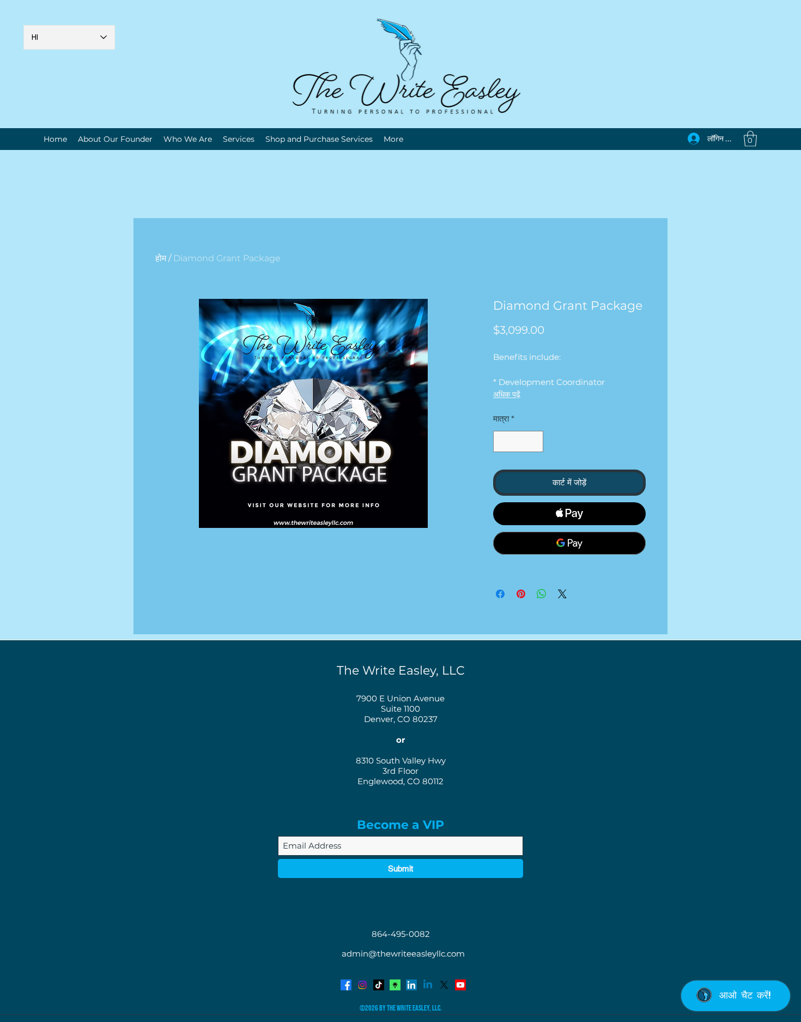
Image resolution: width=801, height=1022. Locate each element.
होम (160, 258)
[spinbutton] (518, 441)
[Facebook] (346, 984)
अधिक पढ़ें (506, 394)
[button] (750, 139)
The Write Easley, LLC (401, 670)
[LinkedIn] (411, 984)
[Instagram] (362, 984)
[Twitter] (444, 984)
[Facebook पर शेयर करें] (500, 593)
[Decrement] (502, 441)
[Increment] (534, 441)
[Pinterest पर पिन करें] (520, 593)
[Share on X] (562, 593)
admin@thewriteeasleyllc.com (403, 953)
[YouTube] (460, 984)
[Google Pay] (569, 543)
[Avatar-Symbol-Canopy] (395, 984)
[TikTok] (378, 984)
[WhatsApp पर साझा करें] (541, 593)
